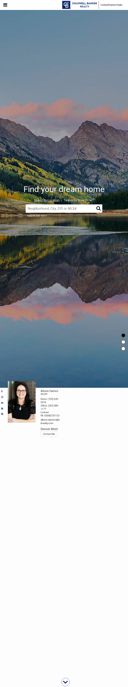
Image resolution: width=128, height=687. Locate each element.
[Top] (123, 335)
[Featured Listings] (123, 342)
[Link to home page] (79, 5)
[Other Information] (123, 348)
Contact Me (49, 434)
